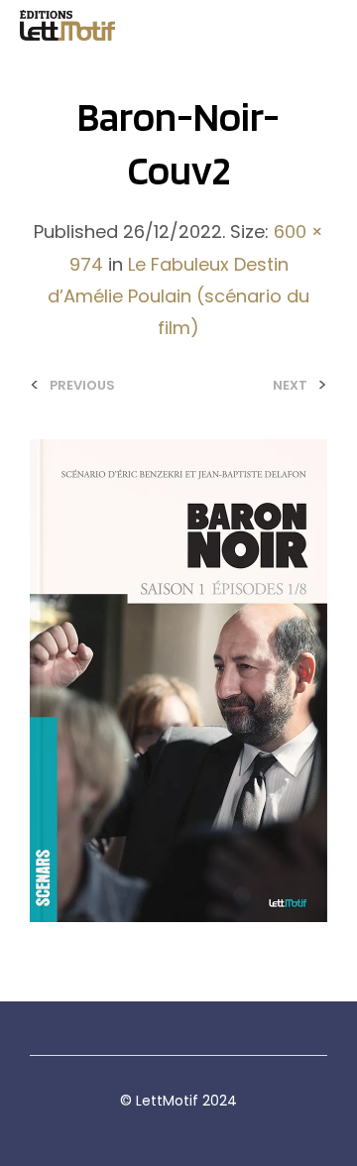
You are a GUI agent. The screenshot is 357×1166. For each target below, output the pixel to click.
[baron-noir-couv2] (178, 679)
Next (290, 385)
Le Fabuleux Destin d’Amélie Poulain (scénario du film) (178, 296)
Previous (82, 385)
